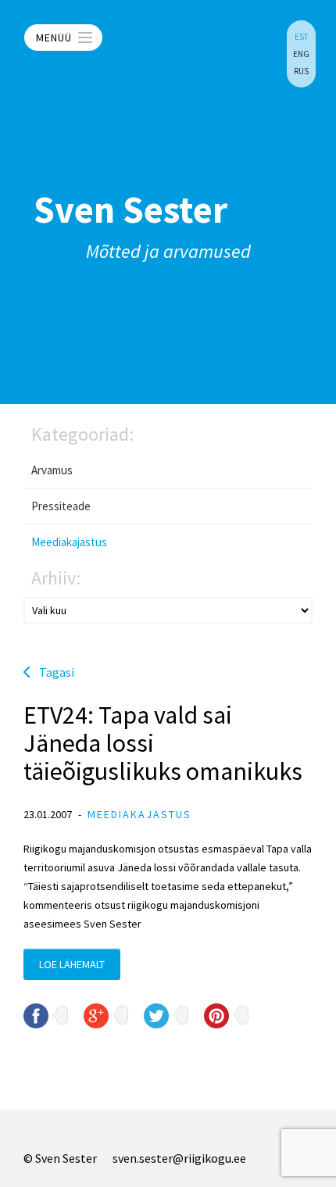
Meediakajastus (69, 542)
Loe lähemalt (72, 964)
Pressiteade (61, 506)
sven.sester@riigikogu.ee (179, 1158)
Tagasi (56, 672)
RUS (301, 71)
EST (301, 36)
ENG (301, 53)
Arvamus (52, 470)
